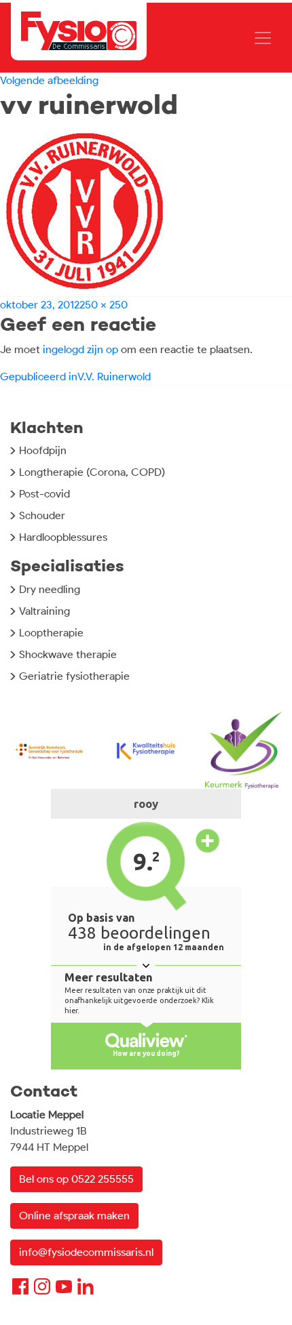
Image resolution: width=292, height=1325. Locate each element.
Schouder (42, 515)
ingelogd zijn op (80, 349)
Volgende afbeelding (49, 80)
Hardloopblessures (63, 537)
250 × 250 (103, 304)
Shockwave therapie (68, 654)
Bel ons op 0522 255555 (76, 1179)
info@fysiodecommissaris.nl (86, 1252)
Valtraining (44, 611)
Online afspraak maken (74, 1215)
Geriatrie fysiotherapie (74, 676)
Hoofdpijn (43, 450)
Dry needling (49, 589)
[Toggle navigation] (262, 38)
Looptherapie (51, 632)
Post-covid (44, 493)
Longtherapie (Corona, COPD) (92, 472)
